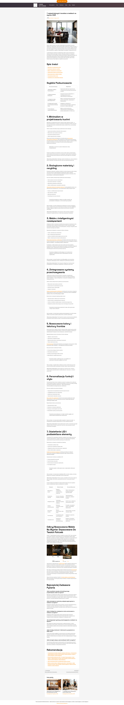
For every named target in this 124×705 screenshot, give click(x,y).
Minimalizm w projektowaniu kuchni (54, 67)
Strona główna (51, 5)
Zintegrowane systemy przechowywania (55, 72)
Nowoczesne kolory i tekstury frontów (55, 74)
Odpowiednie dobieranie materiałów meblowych (56, 187)
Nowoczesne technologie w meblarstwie (54, 239)
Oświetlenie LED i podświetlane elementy (55, 77)
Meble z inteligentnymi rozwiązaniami (54, 70)
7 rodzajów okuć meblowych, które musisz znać (69, 692)
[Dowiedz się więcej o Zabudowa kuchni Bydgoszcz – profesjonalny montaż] (54, 684)
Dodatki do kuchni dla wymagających (53, 451)
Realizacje (61, 5)
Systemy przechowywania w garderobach (54, 291)
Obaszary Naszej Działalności (62, 703)
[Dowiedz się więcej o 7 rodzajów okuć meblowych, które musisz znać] (70, 684)
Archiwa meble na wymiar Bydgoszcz (68, 577)
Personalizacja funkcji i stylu (53, 75)
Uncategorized (49, 693)
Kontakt (73, 5)
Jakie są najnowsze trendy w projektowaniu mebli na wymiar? (59, 661)
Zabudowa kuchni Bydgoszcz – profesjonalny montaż (54, 692)
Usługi (66, 5)
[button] (62, 1)
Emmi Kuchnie (74, 569)
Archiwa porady (62, 563)
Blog (69, 5)
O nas (57, 5)
